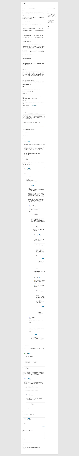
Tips (29, 122)
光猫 (52, 16)
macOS (53, 13)
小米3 (53, 16)
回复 (24, 173)
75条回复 (23, 10)
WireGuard (37, 122)
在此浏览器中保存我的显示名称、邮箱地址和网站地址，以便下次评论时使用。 (32, 447)
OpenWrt (35, 122)
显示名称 (24, 439)
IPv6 (33, 122)
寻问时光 (24, 3)
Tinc (54, 15)
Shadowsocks (50, 15)
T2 (52, 15)
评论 (23, 431)
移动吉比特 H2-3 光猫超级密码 (51, 22)
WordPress (49, 16)
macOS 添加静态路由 (50, 21)
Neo (27, 168)
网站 (23, 444)
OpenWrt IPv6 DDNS (34, 105)
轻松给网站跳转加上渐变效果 (51, 20)
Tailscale (53, 15)
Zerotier (50, 16)
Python (48, 15)
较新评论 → (43, 426)
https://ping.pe (35, 285)
